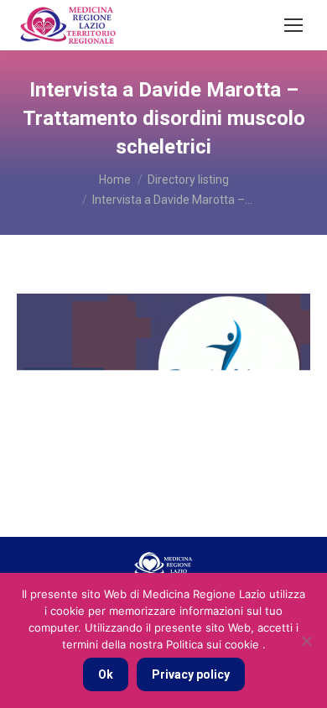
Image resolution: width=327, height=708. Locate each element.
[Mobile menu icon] (293, 25)
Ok (105, 674)
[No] (306, 641)
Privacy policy (191, 674)
